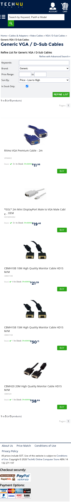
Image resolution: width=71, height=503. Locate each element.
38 (35, 401)
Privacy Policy (10, 451)
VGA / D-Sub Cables (55, 35)
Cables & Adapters (18, 35)
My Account (54, 6)
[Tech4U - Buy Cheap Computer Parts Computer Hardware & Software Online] (13, 6)
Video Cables (36, 35)
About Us (7, 445)
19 (36, 224)
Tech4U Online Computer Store (43, 459)
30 (34, 342)
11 (36, 165)
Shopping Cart (65, 6)
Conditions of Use (45, 445)
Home (4, 35)
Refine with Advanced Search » (54, 56)
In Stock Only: (8, 86)
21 (34, 283)
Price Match (24, 445)
